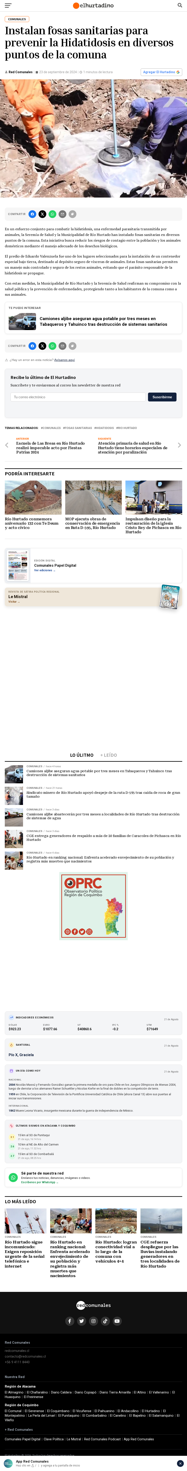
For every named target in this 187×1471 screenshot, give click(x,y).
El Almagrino (14, 1392)
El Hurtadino (151, 1411)
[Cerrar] (180, 1463)
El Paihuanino (104, 1411)
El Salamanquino (161, 1416)
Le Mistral (74, 1439)
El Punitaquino (68, 1416)
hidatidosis (105, 428)
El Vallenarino (159, 1392)
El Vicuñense (82, 1411)
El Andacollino (128, 1411)
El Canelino (118, 1416)
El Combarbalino (95, 1416)
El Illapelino (137, 1416)
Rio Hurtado (127, 428)
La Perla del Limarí (41, 1416)
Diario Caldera (61, 1392)
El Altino (140, 1392)
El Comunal (13, 1411)
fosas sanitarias (78, 428)
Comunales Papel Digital (22, 1439)
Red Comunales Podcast (102, 1439)
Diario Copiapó (85, 1392)
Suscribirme (162, 397)
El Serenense (34, 1411)
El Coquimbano (58, 1411)
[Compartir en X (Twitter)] (42, 214)
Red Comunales (21, 72)
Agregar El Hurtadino (159, 72)
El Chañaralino (37, 1392)
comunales (52, 428)
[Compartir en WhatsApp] (52, 214)
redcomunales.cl (17, 1351)
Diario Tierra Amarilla (115, 1392)
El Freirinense (33, 1397)
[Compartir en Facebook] (32, 214)
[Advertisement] (93, 642)
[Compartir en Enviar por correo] (62, 214)
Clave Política (54, 1439)
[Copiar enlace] (72, 214)
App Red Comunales (139, 1439)
